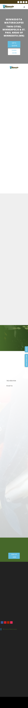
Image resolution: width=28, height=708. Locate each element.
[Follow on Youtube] (24, 2)
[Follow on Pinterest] (21, 2)
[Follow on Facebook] (18, 2)
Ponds (2, 643)
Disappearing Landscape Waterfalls (9, 684)
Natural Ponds (4, 649)
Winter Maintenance (5, 661)
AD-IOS (14, 704)
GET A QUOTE (14, 44)
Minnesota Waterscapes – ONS (8, 680)
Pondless (3, 645)
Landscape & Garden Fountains (8, 686)
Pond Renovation (5, 674)
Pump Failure (4, 672)
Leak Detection (4, 670)
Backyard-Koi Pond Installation (8, 682)
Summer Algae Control (6, 657)
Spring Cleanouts (5, 655)
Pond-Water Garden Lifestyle (7, 688)
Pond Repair (3, 668)
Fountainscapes (4, 647)
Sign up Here (14, 556)
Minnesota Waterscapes (10, 629)
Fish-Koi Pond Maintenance (7, 690)
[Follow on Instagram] (26, 2)
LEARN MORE (14, 51)
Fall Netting (3, 659)
